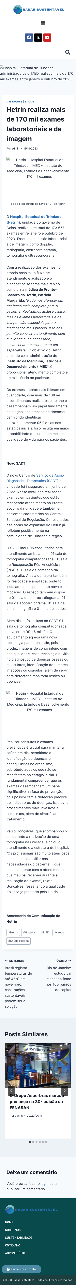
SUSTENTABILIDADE (18, 1237)
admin (15, 148)
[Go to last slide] (11, 1091)
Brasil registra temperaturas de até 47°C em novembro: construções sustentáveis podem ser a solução (18, 983)
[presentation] (38, 1065)
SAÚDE (29, 101)
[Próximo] (64, 1091)
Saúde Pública (18, 940)
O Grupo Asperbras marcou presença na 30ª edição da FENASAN (37, 1101)
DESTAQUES (14, 101)
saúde (59, 932)
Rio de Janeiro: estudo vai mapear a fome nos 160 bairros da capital (58, 975)
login (44, 1184)
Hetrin (13, 932)
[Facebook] (29, 37)
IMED (45, 932)
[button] (43, 23)
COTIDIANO (12, 1245)
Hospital (29, 932)
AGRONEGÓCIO (15, 1253)
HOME (9, 1222)
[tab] (30, 1142)
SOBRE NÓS (13, 1230)
